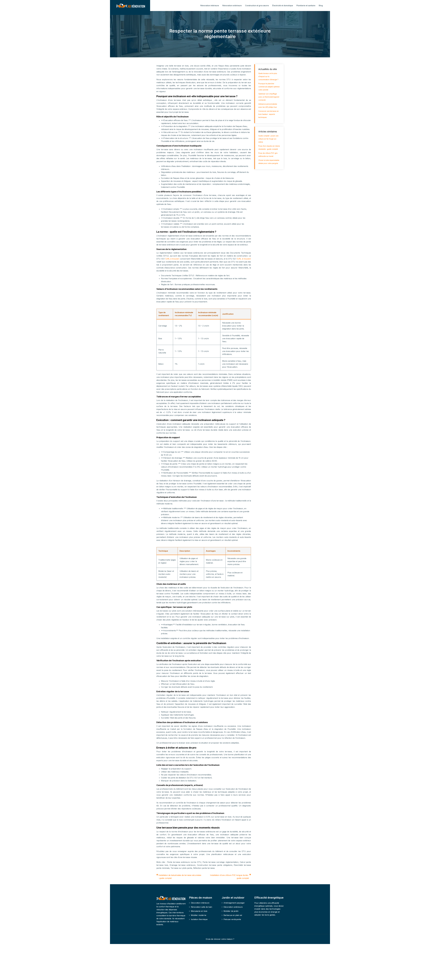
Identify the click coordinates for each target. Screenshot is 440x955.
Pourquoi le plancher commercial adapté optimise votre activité (269, 87)
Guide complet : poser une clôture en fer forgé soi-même (268, 139)
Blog (321, 5)
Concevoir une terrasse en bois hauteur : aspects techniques (268, 114)
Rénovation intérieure (209, 5)
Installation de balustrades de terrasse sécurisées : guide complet (179, 876)
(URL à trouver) (172, 259)
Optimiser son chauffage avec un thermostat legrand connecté (268, 97)
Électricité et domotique (282, 5)
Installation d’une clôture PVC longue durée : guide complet (229, 876)
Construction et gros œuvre (257, 5)
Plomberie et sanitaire (305, 5)
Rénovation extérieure (232, 5)
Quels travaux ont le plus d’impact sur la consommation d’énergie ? (268, 76)
